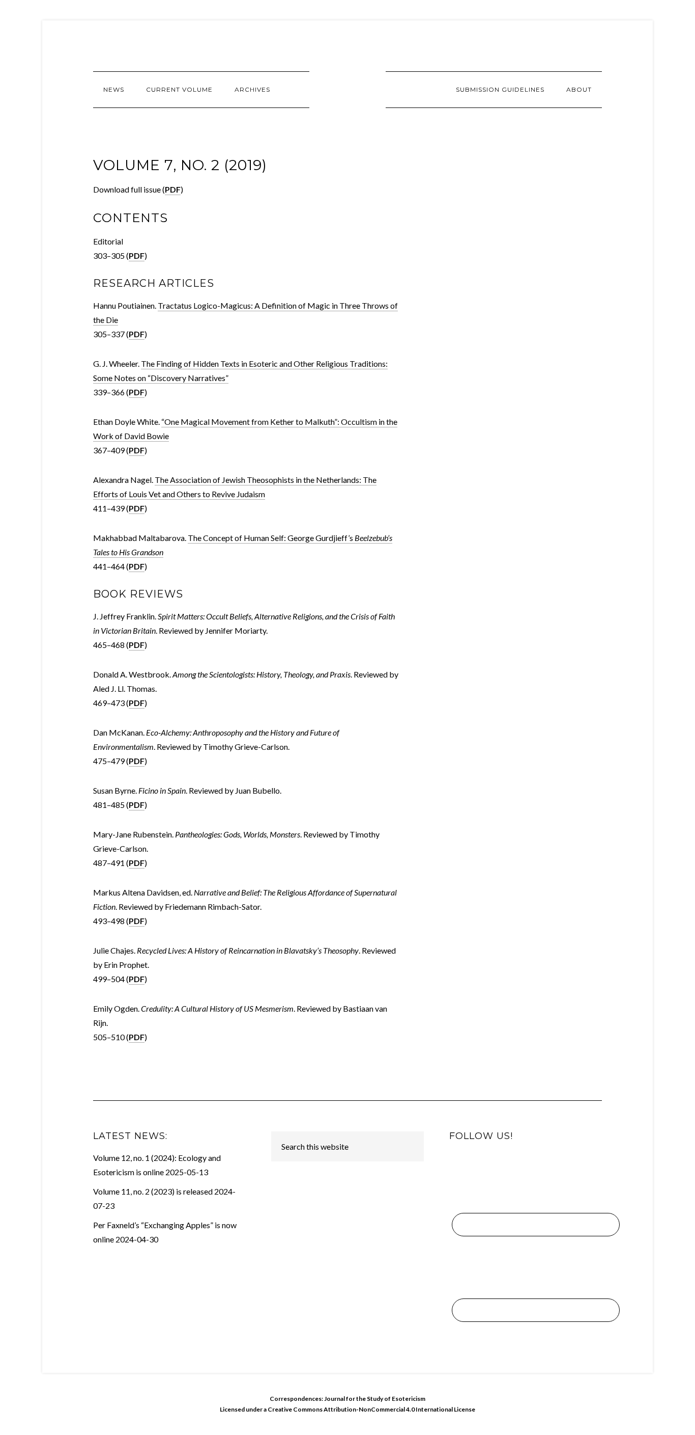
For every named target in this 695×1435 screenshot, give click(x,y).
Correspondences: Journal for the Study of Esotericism (347, 1398)
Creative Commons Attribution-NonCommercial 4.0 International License (371, 1409)
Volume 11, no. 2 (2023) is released (153, 1191)
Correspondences (347, 89)
